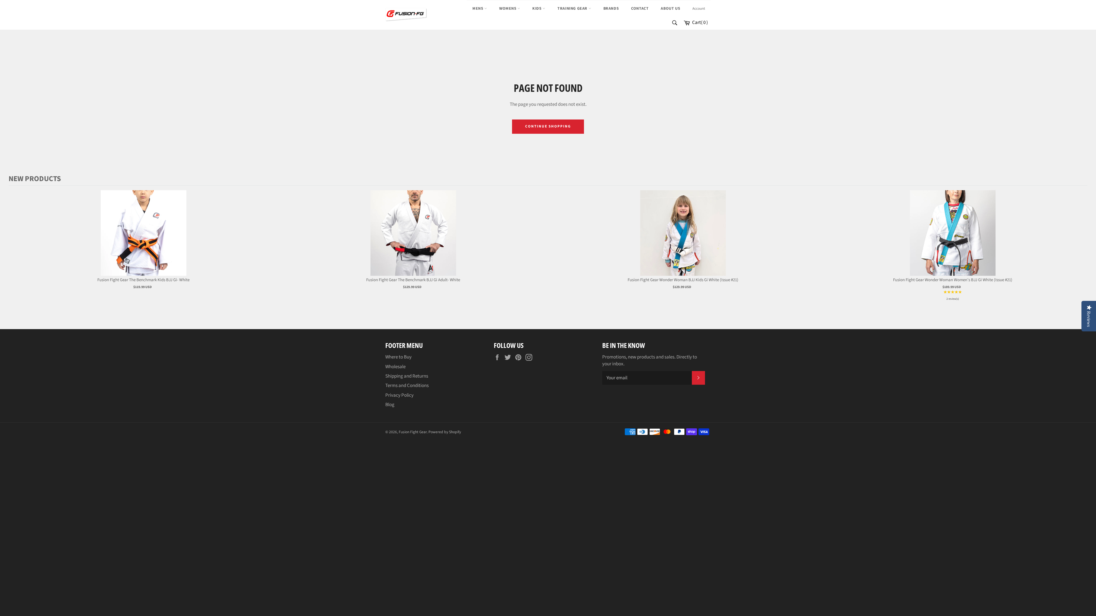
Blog (389, 404)
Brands (611, 8)
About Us (670, 8)
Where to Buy (398, 357)
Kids (537, 8)
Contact (639, 8)
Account (698, 8)
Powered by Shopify (444, 432)
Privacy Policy (399, 395)
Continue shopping (548, 126)
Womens (508, 8)
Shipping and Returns (406, 376)
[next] (1081, 246)
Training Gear (572, 8)
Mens (478, 8)
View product (143, 239)
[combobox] (674, 23)
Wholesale (395, 366)
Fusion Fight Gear (413, 432)
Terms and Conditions (407, 385)
